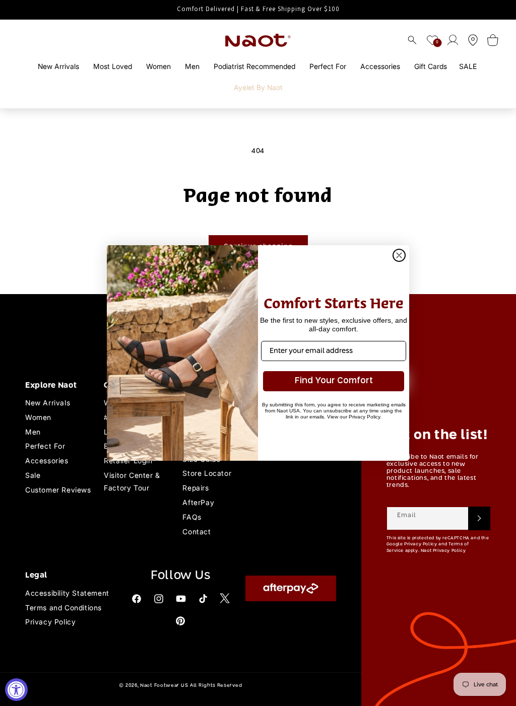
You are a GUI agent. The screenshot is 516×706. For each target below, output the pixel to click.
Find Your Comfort (334, 381)
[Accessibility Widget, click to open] (16, 689)
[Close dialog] (399, 255)
